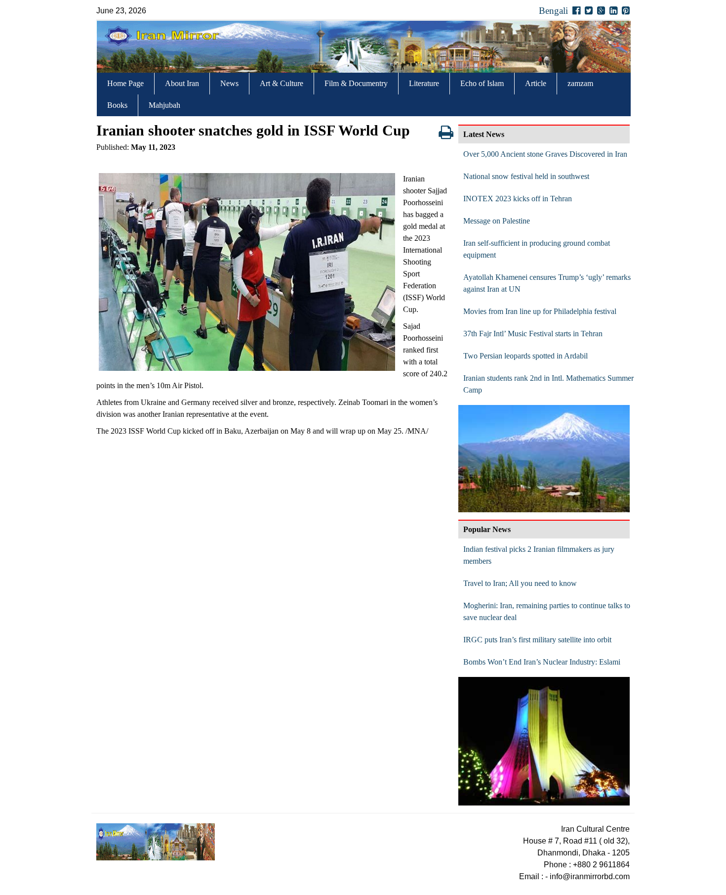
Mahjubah (164, 105)
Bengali (553, 10)
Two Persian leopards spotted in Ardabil (525, 356)
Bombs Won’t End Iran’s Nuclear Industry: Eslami (541, 662)
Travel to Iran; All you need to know (520, 583)
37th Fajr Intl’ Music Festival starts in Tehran (533, 333)
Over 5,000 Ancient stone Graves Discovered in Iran (545, 154)
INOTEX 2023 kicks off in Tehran (517, 198)
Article (535, 83)
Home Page (125, 83)
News (229, 83)
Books (117, 105)
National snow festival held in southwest (526, 176)
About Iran (182, 83)
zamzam (580, 83)
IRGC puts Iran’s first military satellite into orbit (537, 639)
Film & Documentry (356, 83)
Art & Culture (281, 83)
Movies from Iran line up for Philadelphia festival (539, 311)
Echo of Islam (482, 83)
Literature (424, 83)
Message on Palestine (496, 221)
